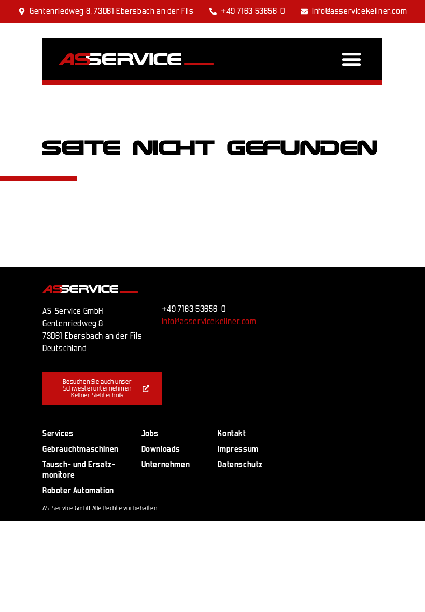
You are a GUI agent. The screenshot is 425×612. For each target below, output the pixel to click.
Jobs (150, 433)
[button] (351, 59)
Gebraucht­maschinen (80, 449)
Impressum (238, 449)
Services (58, 433)
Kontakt (232, 433)
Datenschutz (240, 464)
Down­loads (160, 449)
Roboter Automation (78, 490)
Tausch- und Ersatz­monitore (78, 470)
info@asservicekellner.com (209, 321)
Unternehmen (165, 464)
